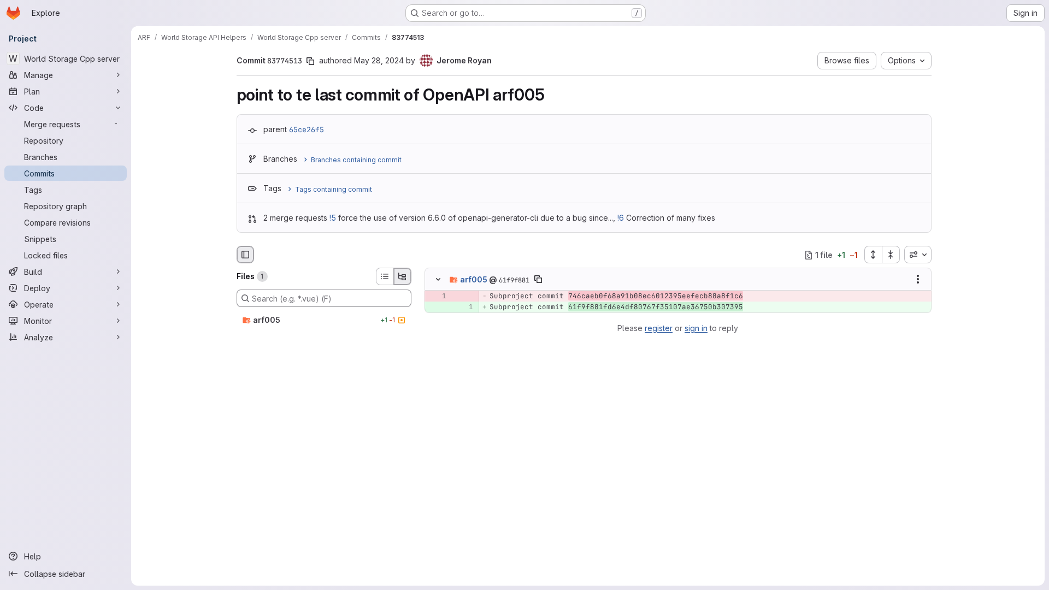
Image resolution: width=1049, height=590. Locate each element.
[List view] (384, 276)
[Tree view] (402, 276)
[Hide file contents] (438, 279)
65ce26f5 (306, 129)
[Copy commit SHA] (310, 61)
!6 (620, 217)
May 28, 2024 (379, 60)
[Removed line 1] (437, 296)
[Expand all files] (873, 254)
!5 (332, 217)
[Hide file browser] (245, 254)
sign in (696, 328)
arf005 (473, 279)
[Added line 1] (464, 307)
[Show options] (917, 279)
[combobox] (918, 254)
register (659, 328)
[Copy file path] (538, 279)
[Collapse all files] (891, 254)
